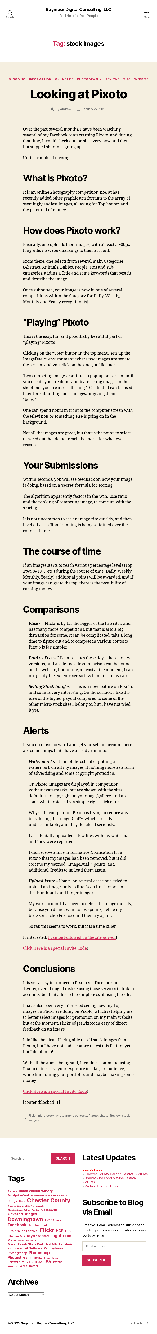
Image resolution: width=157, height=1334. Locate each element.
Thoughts (27, 1262)
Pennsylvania (53, 1248)
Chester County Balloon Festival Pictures (116, 1174)
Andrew (65, 109)
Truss (38, 1262)
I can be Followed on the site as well (82, 937)
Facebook (17, 1224)
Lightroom (61, 1235)
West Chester (29, 1265)
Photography (89, 79)
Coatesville (49, 1210)
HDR (59, 1231)
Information (40, 79)
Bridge (12, 1201)
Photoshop (39, 1252)
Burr (22, 1201)
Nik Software (33, 1248)
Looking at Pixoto (78, 94)
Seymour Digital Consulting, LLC (78, 9)
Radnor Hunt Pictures (101, 1186)
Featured (41, 1225)
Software (14, 1261)
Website (141, 79)
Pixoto (93, 1115)
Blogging (17, 79)
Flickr (32, 1115)
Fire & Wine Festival (23, 1231)
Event (49, 1220)
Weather (13, 1266)
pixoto (103, 1115)
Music (69, 1244)
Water (57, 1262)
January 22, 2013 (94, 109)
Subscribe (96, 1260)
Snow (47, 1258)
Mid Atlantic (54, 1244)
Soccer (56, 1258)
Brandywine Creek (18, 1195)
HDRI (68, 1231)
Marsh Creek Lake (27, 1240)
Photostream (19, 1257)
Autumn (12, 1191)
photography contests (71, 1115)
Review (115, 1115)
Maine (12, 1240)
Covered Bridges (22, 1214)
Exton (58, 1220)
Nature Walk (15, 1248)
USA (47, 1262)
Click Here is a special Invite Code (55, 948)
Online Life (64, 79)
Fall (30, 1225)
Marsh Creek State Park (26, 1244)
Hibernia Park (16, 1236)
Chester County (48, 1200)
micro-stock (45, 1115)
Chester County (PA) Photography (26, 1206)
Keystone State (38, 1236)
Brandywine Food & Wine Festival (49, 1195)
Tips (126, 79)
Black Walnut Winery (36, 1191)
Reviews (112, 79)
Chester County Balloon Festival (23, 1210)
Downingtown (25, 1219)
